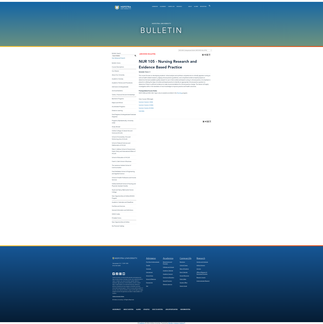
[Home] (129, 7)
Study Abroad (116, 127)
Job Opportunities (171, 309)
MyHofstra (203, 6)
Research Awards (201, 277)
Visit (147, 286)
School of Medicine (151, 279)
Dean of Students (184, 269)
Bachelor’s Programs (118, 99)
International (149, 272)
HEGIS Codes (116, 214)
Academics (163, 6)
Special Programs (167, 281)
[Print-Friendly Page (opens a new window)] (207, 55)
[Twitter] (113, 274)
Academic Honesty (117, 79)
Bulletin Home (116, 63)
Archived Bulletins (117, 91)
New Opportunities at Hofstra (120, 222)
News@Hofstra (185, 309)
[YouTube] (124, 274)
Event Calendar (184, 272)
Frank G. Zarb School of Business (121, 161)
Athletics (146, 309)
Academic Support (168, 274)
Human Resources (184, 276)
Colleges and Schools (168, 267)
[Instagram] (120, 274)
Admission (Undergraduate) (120, 87)
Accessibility (116, 309)
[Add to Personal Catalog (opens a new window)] (203, 55)
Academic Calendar (168, 270)
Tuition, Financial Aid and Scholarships (123, 95)
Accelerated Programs (118, 107)
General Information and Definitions (122, 210)
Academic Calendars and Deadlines (122, 202)
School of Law (149, 276)
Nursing (179, 93)
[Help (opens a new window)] (209, 55)
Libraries (199, 269)
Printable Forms (116, 218)
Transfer (148, 265)
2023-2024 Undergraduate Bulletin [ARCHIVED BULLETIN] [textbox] (193, 50)
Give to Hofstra (157, 309)
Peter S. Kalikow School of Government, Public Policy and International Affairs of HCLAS (123, 151)
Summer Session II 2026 (146, 105)
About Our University (118, 75)
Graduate (148, 269)
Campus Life (171, 6)
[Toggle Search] (210, 6)
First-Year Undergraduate (152, 262)
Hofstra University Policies (118, 296)
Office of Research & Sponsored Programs (202, 273)
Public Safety (183, 279)
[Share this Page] (205, 55)
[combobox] (195, 50)
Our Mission (115, 71)
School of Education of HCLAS (121, 157)
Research (179, 6)
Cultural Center (184, 265)
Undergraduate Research (203, 281)
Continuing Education (168, 277)
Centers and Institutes (202, 262)
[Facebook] (117, 274)
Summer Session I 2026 (146, 102)
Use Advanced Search (118, 58)
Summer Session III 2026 (146, 108)
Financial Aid (149, 282)
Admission (155, 6)
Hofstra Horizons (201, 265)
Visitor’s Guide (183, 286)
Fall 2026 (141, 111)
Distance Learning (117, 110)
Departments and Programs (167, 263)
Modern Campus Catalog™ (176, 323)
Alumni (196, 6)
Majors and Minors (117, 103)
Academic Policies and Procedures (122, 83)
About (190, 6)
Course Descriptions (118, 67)
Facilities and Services (118, 206)
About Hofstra (128, 309)
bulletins (142, 323)
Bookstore (182, 262)
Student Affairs (183, 282)
